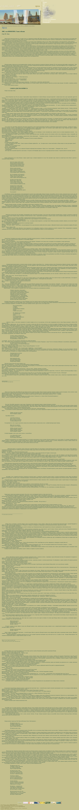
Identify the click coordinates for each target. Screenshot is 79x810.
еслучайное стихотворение (49, 19)
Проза (19, 25)
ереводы (44, 8)
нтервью (44, 10)
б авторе (44, 2)
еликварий (44, 14)
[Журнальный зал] (25, 803)
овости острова (46, 16)
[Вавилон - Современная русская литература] (20, 803)
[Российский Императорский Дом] (42, 803)
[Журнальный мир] (31, 803)
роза (43, 5)
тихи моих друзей (46, 20)
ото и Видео (45, 11)
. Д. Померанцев (46, 22)
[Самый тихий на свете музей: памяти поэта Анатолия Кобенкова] (47, 803)
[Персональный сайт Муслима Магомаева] (36, 803)
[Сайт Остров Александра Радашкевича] (11, 8)
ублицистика (45, 6)
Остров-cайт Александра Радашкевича (9, 25)
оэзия (43, 3)
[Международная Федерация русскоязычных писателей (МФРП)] (53, 803)
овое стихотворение (47, 17)
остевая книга (45, 13)
